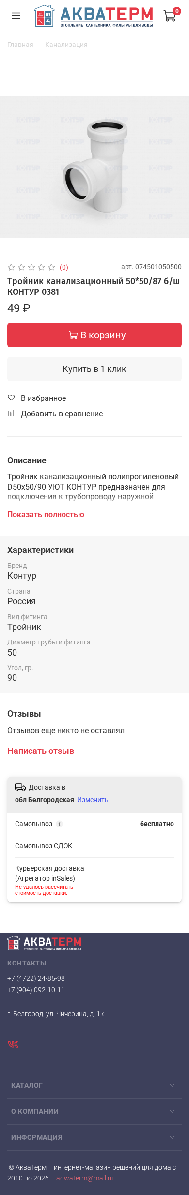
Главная (20, 44)
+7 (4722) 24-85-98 (36, 978)
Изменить (93, 800)
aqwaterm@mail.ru (84, 1178)
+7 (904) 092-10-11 (36, 990)
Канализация (66, 44)
